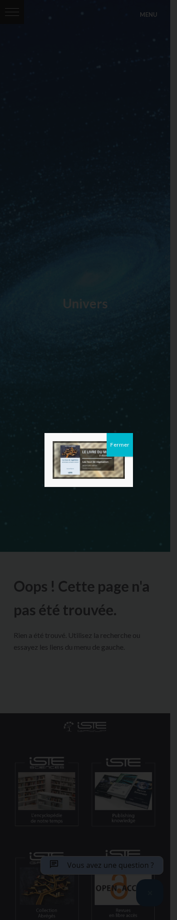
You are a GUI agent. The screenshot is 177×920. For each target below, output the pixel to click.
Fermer (119, 444)
